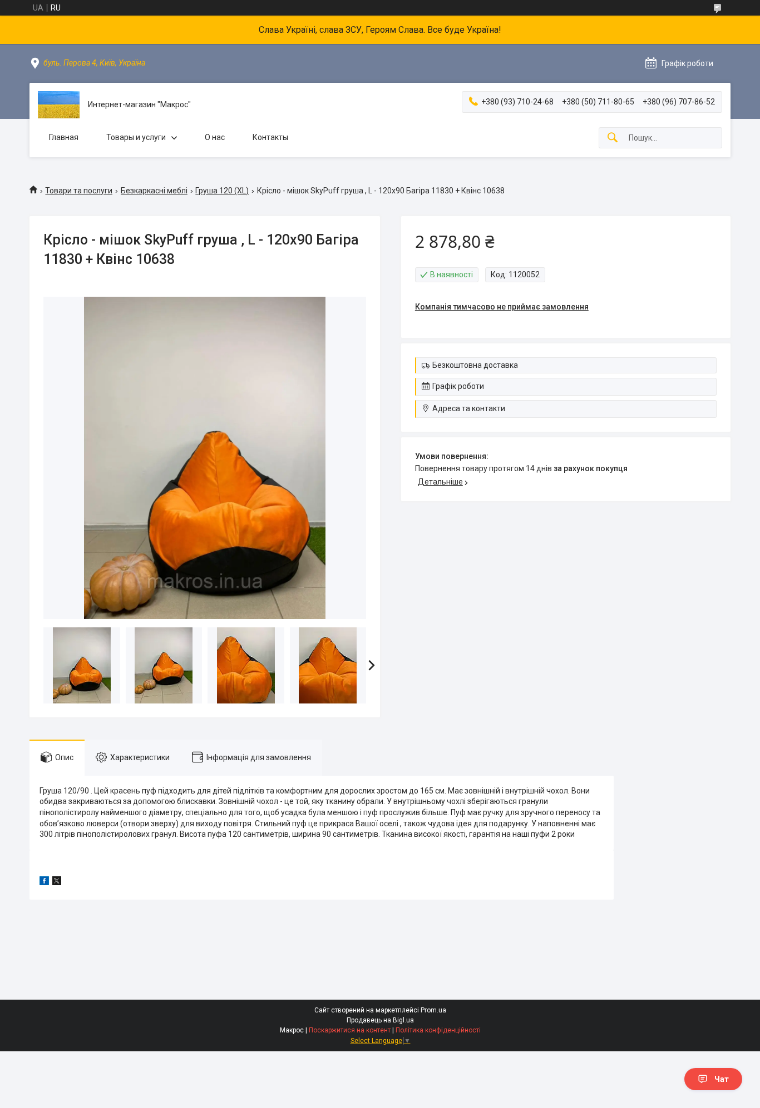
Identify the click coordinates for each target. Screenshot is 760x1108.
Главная (63, 137)
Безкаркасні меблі (154, 190)
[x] (56, 882)
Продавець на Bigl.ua (380, 1020)
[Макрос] (59, 104)
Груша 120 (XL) (222, 190)
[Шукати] (612, 138)
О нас (215, 137)
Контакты (270, 137)
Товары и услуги (136, 137)
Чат (721, 1079)
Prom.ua (433, 1010)
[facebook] (44, 882)
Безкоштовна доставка (475, 365)
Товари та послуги (78, 190)
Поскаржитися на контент (350, 1030)
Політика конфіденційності (438, 1030)
